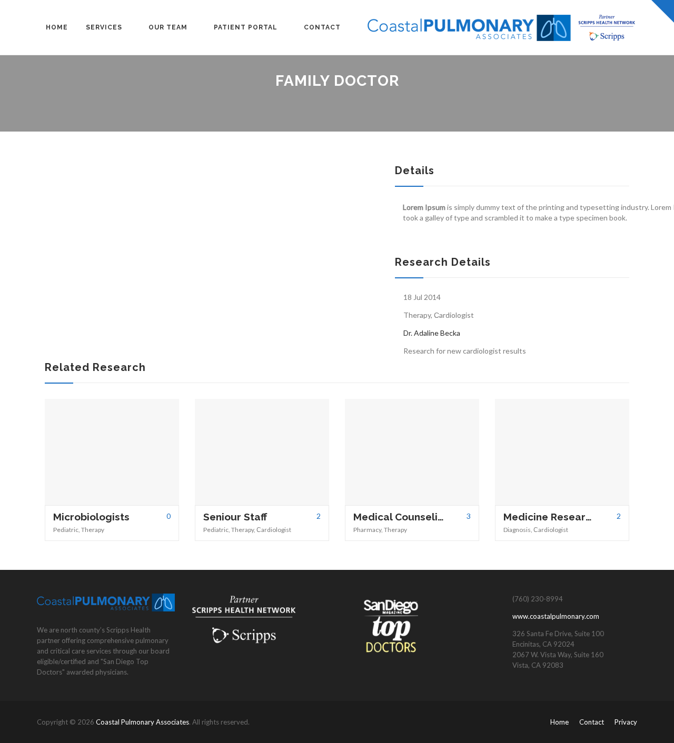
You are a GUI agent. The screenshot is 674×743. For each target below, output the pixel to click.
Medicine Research (548, 517)
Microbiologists (91, 517)
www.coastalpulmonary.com (555, 616)
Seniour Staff (235, 517)
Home (57, 27)
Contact (322, 27)
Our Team (167, 27)
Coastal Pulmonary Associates (142, 722)
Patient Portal (245, 27)
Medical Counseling (398, 517)
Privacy (625, 722)
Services (104, 27)
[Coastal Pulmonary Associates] (502, 27)
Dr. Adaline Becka (431, 332)
